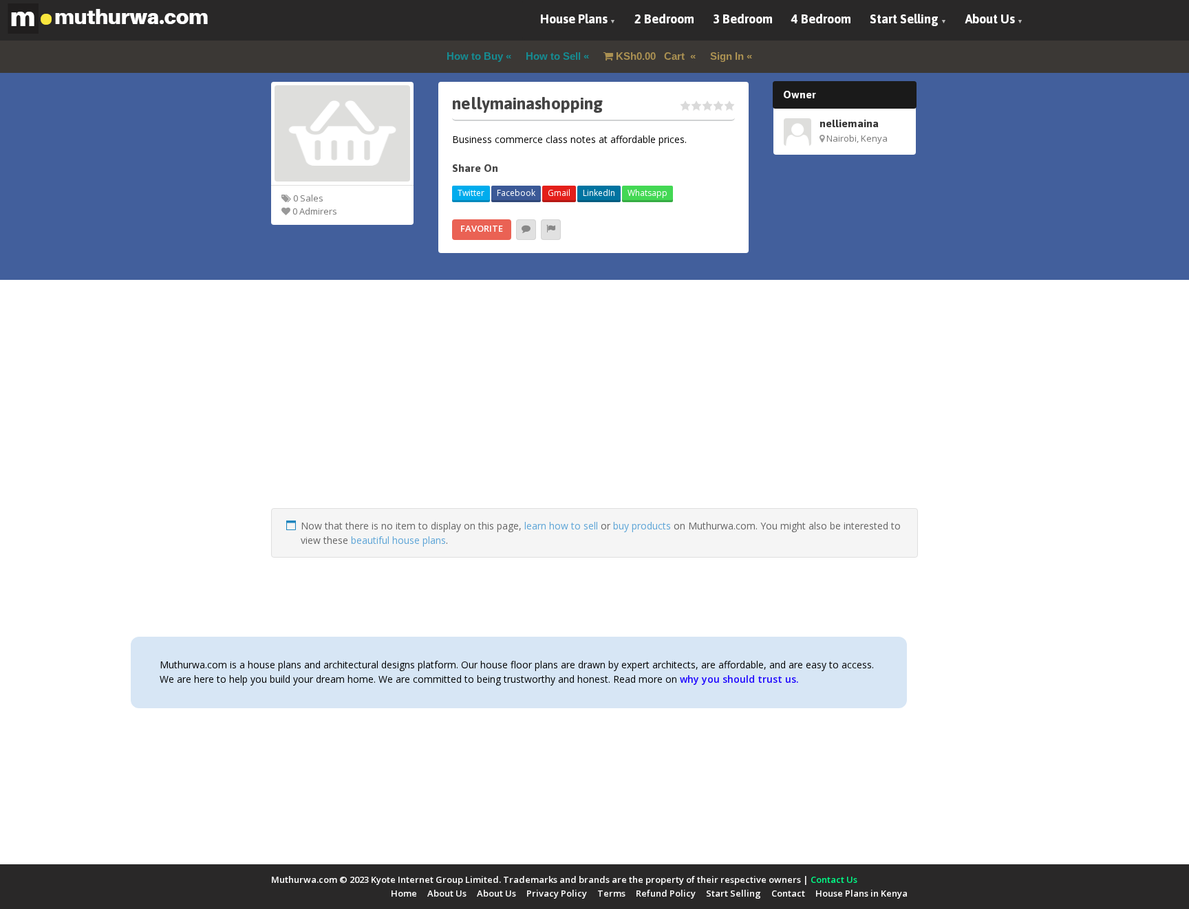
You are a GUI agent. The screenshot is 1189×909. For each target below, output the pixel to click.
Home (404, 893)
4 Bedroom (821, 19)
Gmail (559, 193)
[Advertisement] (594, 412)
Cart (651, 56)
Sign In (727, 56)
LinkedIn (599, 193)
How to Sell (553, 56)
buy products (642, 525)
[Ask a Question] (526, 229)
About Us (990, 19)
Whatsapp (647, 193)
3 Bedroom (743, 19)
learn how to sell (561, 525)
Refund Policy (666, 893)
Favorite (481, 228)
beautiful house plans (398, 540)
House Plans (574, 19)
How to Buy (475, 56)
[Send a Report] (551, 229)
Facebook (516, 193)
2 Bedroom (664, 19)
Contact (788, 893)
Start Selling (904, 19)
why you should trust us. (739, 679)
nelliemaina (849, 123)
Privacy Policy (556, 893)
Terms (611, 893)
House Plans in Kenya (861, 893)
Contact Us (834, 879)
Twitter (471, 193)
